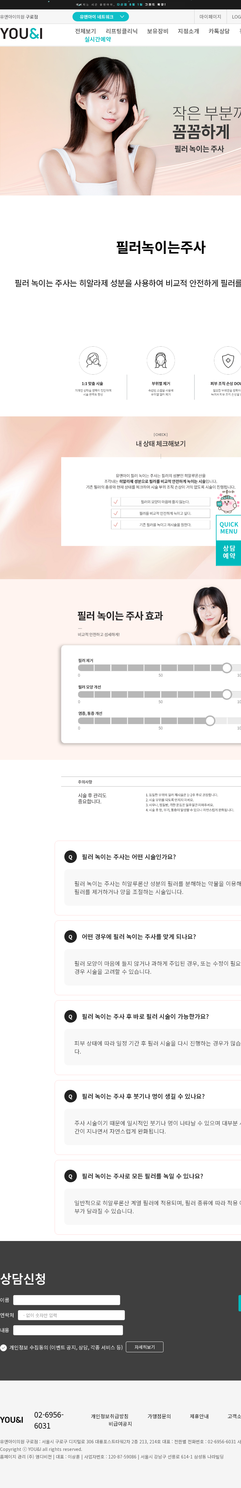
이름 (4, 1300)
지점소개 (188, 31)
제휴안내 (199, 1416)
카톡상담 (219, 31)
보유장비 (158, 31)
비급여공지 (120, 1423)
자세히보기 (145, 1347)
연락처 (7, 1315)
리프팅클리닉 (122, 31)
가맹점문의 (159, 1416)
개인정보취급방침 (110, 1416)
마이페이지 (211, 16)
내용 (4, 1330)
